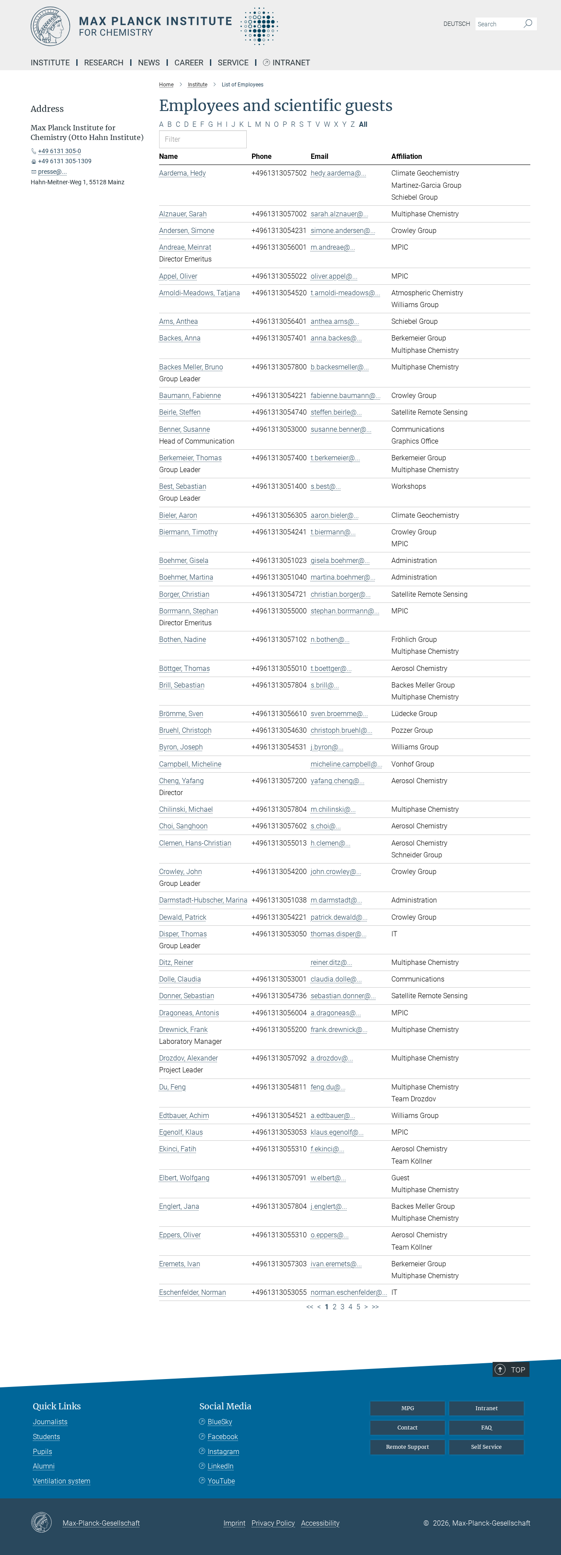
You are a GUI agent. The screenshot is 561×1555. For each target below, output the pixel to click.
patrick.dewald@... (339, 917)
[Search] (528, 24)
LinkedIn (221, 1466)
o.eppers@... (330, 1235)
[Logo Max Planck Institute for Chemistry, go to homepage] (195, 26)
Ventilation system (61, 1481)
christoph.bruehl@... (342, 730)
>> (375, 1307)
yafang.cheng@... (338, 781)
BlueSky (220, 1422)
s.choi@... (326, 826)
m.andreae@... (333, 247)
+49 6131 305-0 (59, 150)
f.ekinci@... (327, 1149)
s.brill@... (325, 685)
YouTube (221, 1481)
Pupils (42, 1452)
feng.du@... (328, 1087)
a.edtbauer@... (333, 1115)
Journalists (50, 1422)
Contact (408, 1427)
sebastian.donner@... (343, 996)
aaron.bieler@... (335, 515)
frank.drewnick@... (339, 1029)
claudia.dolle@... (336, 979)
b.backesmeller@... (340, 367)
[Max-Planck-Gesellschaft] (47, 1523)
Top (518, 1369)
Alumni (44, 1466)
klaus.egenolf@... (337, 1132)
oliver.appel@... (334, 276)
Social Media (225, 1406)
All (363, 124)
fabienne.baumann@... (346, 395)
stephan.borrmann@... (345, 611)
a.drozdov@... (332, 1058)
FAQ (486, 1427)
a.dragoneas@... (336, 1013)
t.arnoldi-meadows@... (345, 293)
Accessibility (320, 1523)
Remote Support (407, 1447)
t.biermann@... (333, 532)
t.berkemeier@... (335, 458)
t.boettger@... (331, 668)
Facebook (223, 1437)
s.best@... (326, 486)
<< (309, 1307)
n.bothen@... (330, 639)
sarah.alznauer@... (340, 214)
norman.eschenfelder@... (349, 1292)
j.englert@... (329, 1206)
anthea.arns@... (335, 321)
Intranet (291, 63)
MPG (407, 1408)
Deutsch (457, 23)
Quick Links (57, 1406)
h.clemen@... (331, 843)
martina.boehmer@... (343, 577)
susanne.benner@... (341, 429)
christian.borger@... (341, 594)
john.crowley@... (336, 871)
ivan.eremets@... (336, 1264)
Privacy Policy (273, 1523)
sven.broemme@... (339, 713)
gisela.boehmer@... (340, 560)
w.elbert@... (328, 1178)
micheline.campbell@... (347, 764)
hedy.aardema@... (338, 173)
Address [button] (47, 109)
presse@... (52, 171)
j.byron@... (327, 747)
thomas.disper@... (339, 934)
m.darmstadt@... (336, 900)
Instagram (223, 1452)
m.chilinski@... (333, 809)
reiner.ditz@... (331, 962)
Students (46, 1437)
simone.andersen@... (343, 230)
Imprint (234, 1523)
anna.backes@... (336, 338)
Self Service (486, 1447)
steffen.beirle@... (336, 412)
